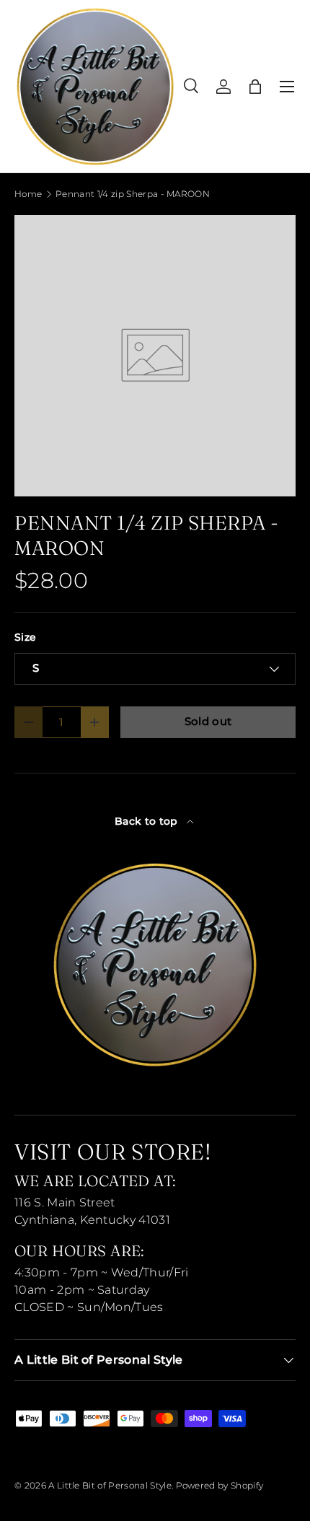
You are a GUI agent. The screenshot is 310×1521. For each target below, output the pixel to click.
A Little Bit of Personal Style (110, 1485)
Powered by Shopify (220, 1485)
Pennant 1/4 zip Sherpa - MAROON (133, 194)
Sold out (208, 721)
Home (28, 194)
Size (25, 637)
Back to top (148, 821)
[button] (255, 86)
